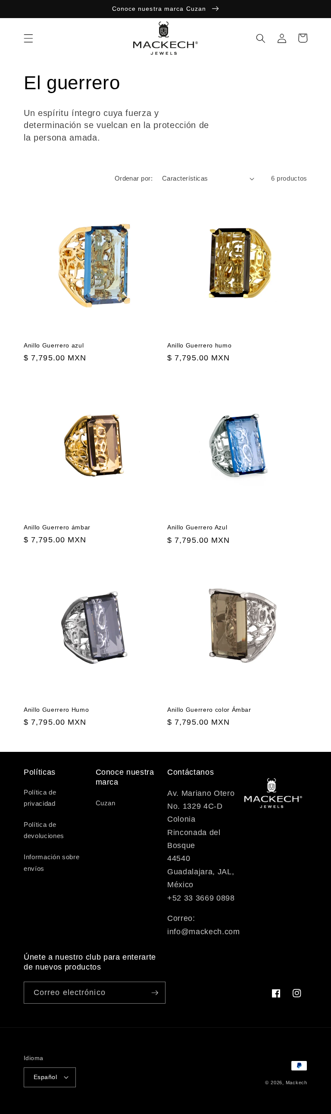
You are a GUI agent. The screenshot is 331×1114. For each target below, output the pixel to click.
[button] (28, 38)
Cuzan (106, 803)
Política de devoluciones (44, 830)
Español (45, 1076)
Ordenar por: (134, 178)
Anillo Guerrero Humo (56, 709)
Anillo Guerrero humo (199, 345)
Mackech (296, 1082)
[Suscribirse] (154, 993)
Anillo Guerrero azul (54, 345)
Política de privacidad (40, 798)
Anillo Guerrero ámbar (57, 527)
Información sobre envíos (51, 862)
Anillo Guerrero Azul (197, 527)
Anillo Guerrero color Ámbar (209, 709)
